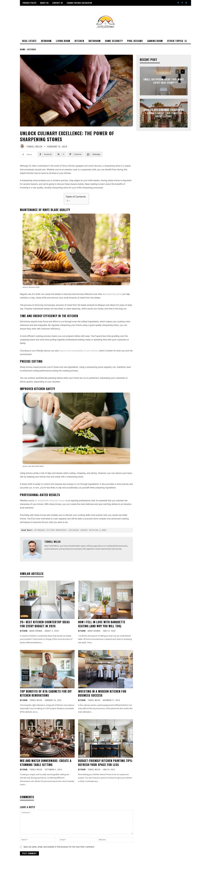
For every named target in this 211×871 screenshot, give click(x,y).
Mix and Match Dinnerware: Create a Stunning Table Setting (45, 762)
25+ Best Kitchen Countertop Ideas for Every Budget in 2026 (45, 624)
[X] (186, 3)
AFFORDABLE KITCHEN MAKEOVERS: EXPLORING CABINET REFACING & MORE (70, 530)
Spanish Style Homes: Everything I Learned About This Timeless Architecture (164, 113)
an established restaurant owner (50, 500)
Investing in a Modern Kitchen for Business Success (102, 693)
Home (22, 49)
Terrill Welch (34, 146)
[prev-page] (177, 71)
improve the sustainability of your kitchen (78, 350)
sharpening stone (113, 294)
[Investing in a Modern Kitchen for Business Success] (105, 669)
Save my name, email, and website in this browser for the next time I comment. (59, 847)
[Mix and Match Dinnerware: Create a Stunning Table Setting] (47, 738)
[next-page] (183, 71)
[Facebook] (178, 3)
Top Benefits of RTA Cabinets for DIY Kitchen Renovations (46, 693)
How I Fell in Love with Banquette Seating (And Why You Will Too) (101, 624)
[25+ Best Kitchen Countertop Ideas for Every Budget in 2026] (47, 600)
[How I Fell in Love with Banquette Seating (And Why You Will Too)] (105, 600)
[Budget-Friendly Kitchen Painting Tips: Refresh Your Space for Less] (105, 738)
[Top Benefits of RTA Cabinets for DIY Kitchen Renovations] (47, 669)
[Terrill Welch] (23, 146)
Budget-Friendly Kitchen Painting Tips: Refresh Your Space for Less (105, 762)
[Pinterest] (182, 3)
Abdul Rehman (35, 631)
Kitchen (31, 49)
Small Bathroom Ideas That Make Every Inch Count (163, 81)
